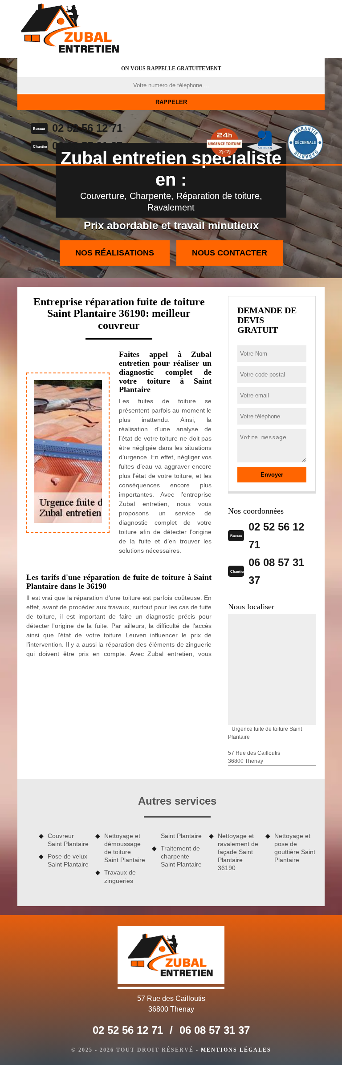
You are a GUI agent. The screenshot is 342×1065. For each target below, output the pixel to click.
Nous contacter (229, 252)
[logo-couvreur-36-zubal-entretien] (70, 29)
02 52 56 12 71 (87, 128)
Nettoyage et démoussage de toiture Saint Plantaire (124, 848)
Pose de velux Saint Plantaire (68, 860)
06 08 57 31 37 (87, 146)
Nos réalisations (114, 252)
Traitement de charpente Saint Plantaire (181, 856)
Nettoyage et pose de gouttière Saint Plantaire (294, 848)
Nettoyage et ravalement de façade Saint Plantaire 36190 (238, 852)
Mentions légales (236, 1050)
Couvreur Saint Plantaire (68, 839)
